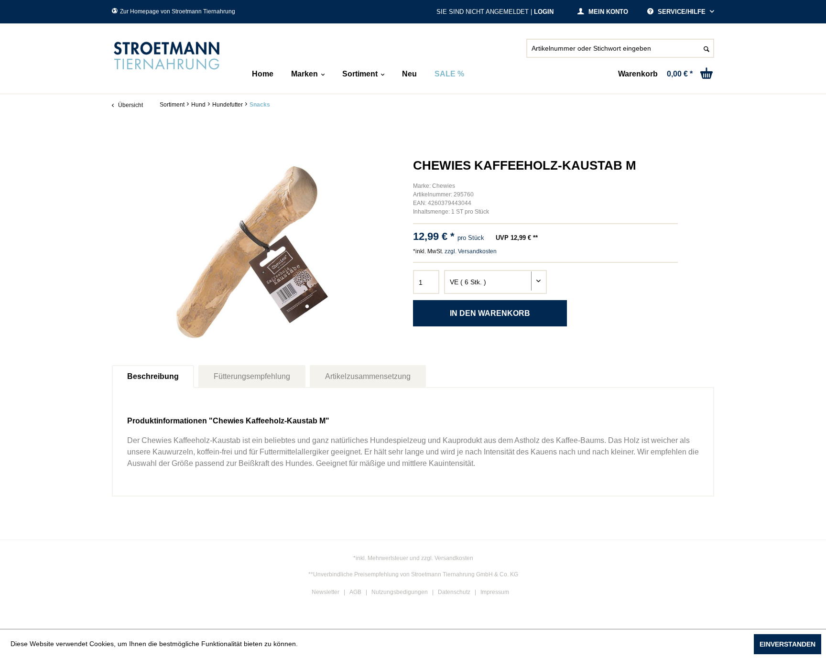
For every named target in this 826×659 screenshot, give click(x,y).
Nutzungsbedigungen (399, 592)
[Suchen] (706, 48)
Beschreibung (153, 376)
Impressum (494, 592)
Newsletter (325, 592)
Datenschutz (454, 592)
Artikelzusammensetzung (368, 376)
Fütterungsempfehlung (252, 376)
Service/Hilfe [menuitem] (681, 11)
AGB (355, 592)
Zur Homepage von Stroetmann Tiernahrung (177, 11)
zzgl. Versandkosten (471, 251)
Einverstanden (787, 644)
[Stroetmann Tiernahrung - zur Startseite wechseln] (167, 56)
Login (544, 11)
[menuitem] (620, 52)
